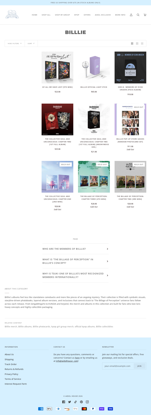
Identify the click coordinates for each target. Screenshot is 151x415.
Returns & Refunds (14, 369)
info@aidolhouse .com (67, 361)
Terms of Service (13, 379)
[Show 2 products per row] (132, 43)
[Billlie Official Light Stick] (94, 67)
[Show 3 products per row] (137, 43)
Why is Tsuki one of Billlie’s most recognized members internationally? (73, 275)
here (77, 357)
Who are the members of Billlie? (64, 248)
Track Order (11, 364)
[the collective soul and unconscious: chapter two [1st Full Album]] (57, 119)
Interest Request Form (16, 383)
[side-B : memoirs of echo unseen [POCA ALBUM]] (130, 67)
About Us (9, 354)
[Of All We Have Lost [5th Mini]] (57, 67)
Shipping (9, 359)
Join (139, 366)
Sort (30, 44)
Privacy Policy (11, 374)
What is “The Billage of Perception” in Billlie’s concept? (67, 261)
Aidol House (71, 396)
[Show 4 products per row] (143, 43)
